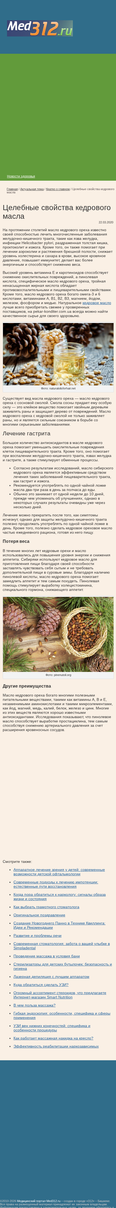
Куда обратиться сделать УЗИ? (41, 984)
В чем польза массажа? (34, 1005)
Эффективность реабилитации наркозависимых (56, 1046)
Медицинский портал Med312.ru (38, 1201)
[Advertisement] (58, 112)
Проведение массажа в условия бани (46, 956)
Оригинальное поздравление (39, 915)
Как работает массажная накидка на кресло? (53, 1038)
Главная (12, 189)
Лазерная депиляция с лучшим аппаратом (51, 976)
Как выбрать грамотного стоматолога (46, 907)
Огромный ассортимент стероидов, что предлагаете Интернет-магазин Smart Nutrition (59, 995)
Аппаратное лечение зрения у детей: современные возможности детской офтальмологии (59, 871)
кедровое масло (97, 303)
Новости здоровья (21, 176)
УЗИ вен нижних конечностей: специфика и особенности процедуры (51, 1028)
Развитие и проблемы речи (37, 935)
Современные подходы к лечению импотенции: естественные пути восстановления (55, 884)
